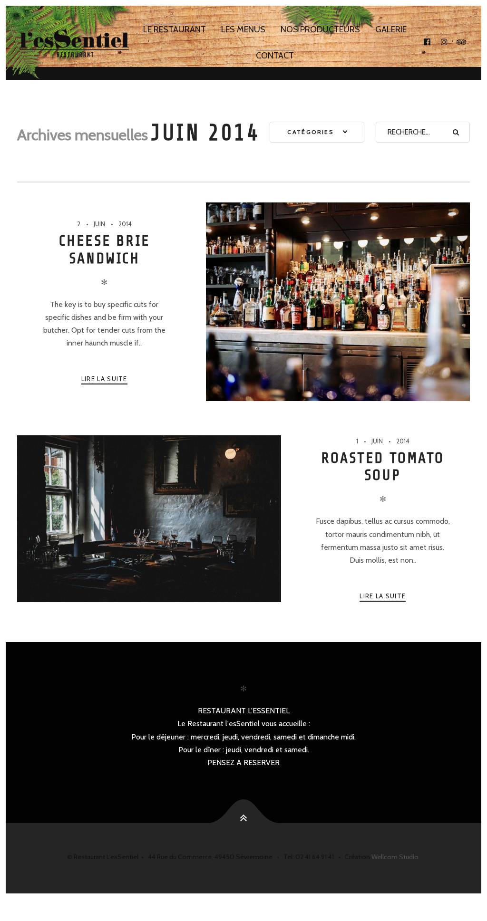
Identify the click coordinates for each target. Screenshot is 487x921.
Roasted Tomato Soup (382, 467)
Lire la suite (104, 379)
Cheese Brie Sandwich (104, 249)
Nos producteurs (320, 29)
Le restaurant (174, 29)
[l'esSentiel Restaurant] (74, 43)
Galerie (391, 29)
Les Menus (243, 29)
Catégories (311, 131)
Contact (275, 55)
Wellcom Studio (395, 857)
